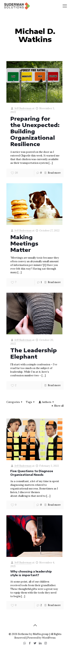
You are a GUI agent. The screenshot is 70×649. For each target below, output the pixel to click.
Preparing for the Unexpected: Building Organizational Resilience (35, 131)
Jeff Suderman (23, 108)
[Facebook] (30, 643)
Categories (13, 402)
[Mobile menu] (64, 6)
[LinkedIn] (40, 643)
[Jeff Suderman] (17, 6)
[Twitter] (35, 643)
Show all (59, 405)
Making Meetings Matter (24, 243)
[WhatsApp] (25, 643)
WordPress (49, 637)
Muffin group (41, 634)
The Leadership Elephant (33, 353)
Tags (29, 402)
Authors (46, 402)
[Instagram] (46, 643)
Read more (54, 172)
